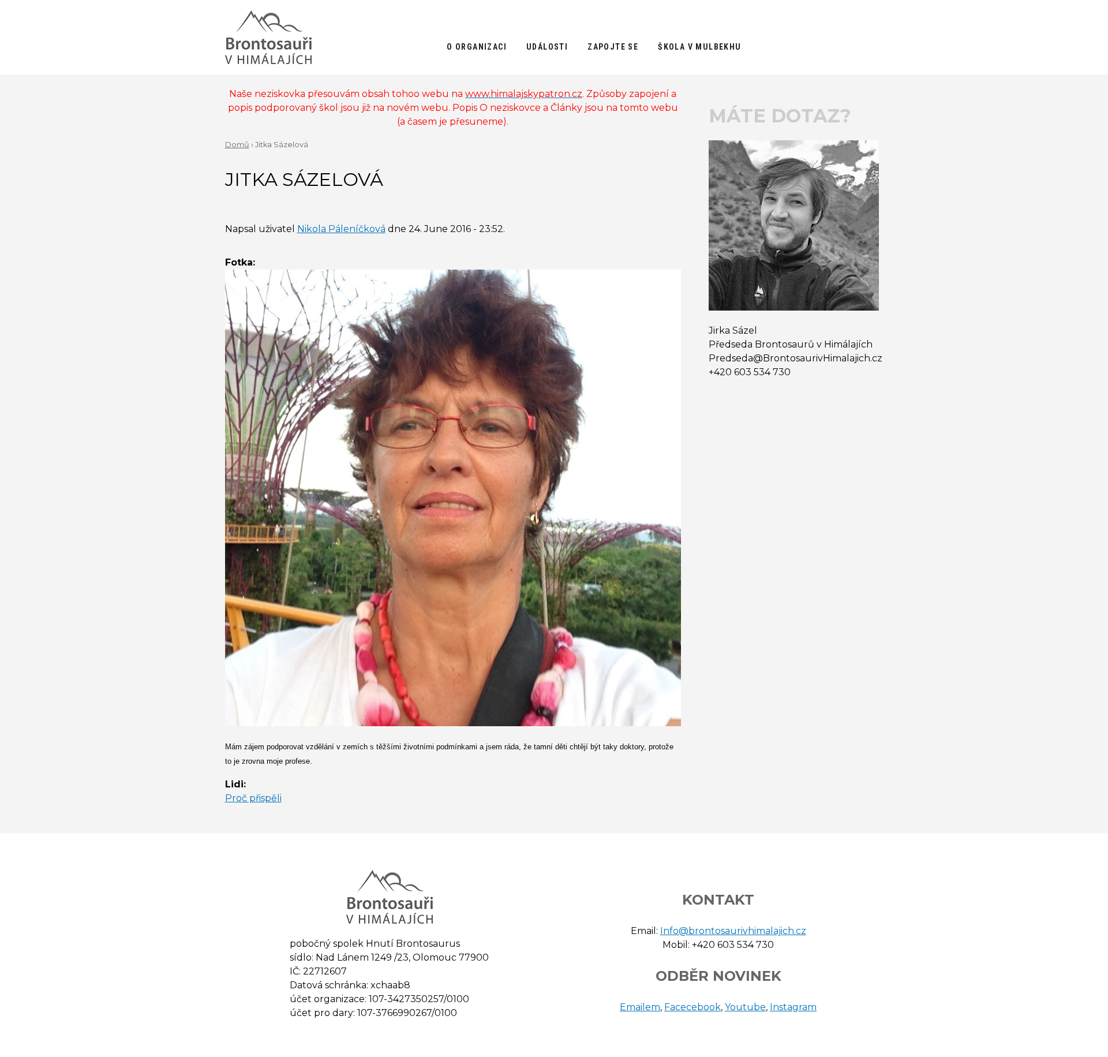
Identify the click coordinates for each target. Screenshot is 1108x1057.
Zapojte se (612, 46)
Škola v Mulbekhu (699, 46)
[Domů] (268, 37)
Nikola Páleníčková (341, 228)
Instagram (793, 1007)
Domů (237, 144)
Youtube (745, 1007)
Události (547, 46)
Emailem (640, 1007)
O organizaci (477, 46)
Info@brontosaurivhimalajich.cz (733, 930)
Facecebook (692, 1007)
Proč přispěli (253, 798)
